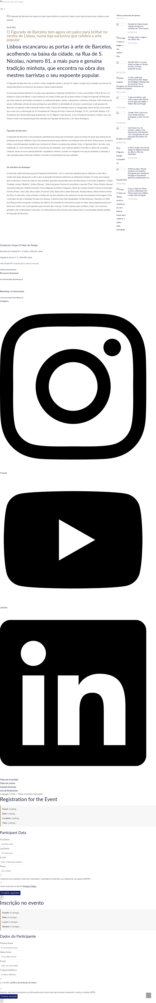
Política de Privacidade (9, 779)
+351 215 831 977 (6, 263)
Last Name (4, 849)
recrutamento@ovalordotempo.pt (11, 279)
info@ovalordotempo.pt (8, 270)
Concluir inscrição (9, 996)
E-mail (3, 857)
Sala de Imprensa (80, 5)
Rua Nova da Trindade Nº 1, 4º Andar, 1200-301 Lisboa (21, 251)
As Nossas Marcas (7, 5)
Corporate (54, 5)
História (23, 5)
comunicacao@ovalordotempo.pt (11, 298)
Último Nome (5, 952)
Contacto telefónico (8, 970)
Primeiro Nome (6, 943)
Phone (3, 866)
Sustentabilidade (39, 5)
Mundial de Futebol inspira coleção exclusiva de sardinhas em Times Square (138, 26)
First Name (5, 840)
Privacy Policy (29, 886)
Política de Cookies (7, 783)
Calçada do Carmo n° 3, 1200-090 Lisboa (16, 257)
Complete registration (10, 893)
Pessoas (66, 5)
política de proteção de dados (23, 983)
